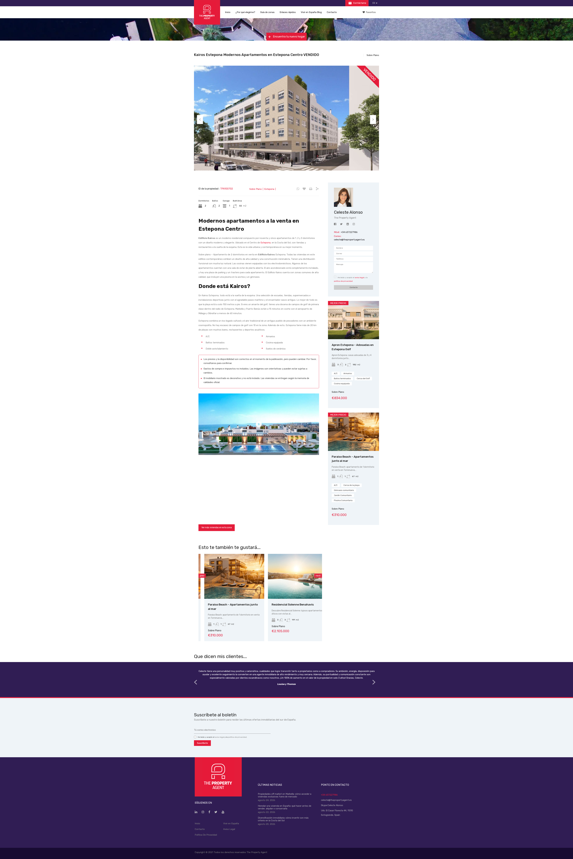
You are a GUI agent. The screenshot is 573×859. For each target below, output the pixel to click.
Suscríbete (202, 743)
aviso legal (359, 277)
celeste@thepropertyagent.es (349, 239)
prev (202, 575)
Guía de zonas (267, 12)
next (318, 575)
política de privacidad (343, 281)
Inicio (227, 12)
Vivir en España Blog (311, 12)
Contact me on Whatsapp (297, 189)
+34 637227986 (329, 794)
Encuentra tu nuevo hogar (288, 36)
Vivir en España (231, 823)
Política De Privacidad (206, 834)
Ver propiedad (353, 331)
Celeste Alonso (335, 805)
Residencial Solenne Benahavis (223, 604)
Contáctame (359, 3)
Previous (200, 119)
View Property (228, 589)
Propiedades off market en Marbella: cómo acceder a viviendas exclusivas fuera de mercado (284, 795)
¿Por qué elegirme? (245, 12)
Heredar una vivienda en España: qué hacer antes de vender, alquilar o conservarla (284, 807)
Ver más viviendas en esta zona (216, 527)
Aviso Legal (229, 829)
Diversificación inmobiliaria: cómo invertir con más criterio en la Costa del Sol (283, 819)
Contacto (332, 12)
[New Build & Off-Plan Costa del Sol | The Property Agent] (207, 12)
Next (373, 119)
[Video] (258, 424)
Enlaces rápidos (288, 12)
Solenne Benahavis (279, 604)
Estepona (266, 242)
